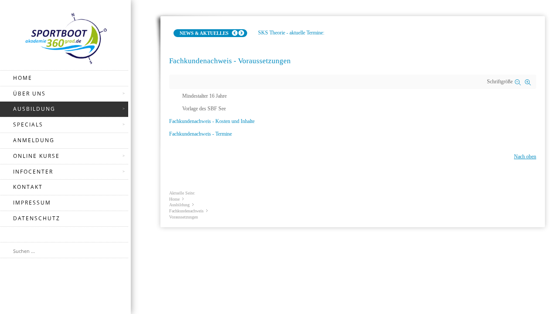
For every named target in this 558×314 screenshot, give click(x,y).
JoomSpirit (555, 284)
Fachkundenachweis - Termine (200, 134)
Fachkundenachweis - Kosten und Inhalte (212, 121)
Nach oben (525, 157)
